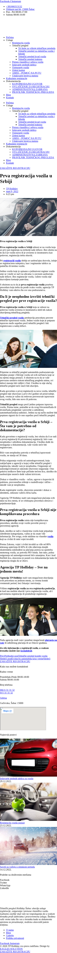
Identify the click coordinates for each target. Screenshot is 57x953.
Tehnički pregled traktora (30, 59)
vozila (50, 536)
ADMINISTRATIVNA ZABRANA (30, 89)
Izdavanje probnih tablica (24, 64)
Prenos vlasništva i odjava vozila (27, 62)
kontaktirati (26, 650)
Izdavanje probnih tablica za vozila (16, 778)
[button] (28, 880)
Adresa (3, 698)
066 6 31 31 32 (7, 690)
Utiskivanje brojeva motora (25, 75)
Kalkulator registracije (16, 78)
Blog (8, 95)
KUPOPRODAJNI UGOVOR (27, 84)
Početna (10, 37)
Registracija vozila (21, 43)
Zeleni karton (18, 70)
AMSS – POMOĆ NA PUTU (26, 73)
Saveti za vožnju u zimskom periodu (17, 867)
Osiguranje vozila (20, 67)
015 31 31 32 (6, 692)
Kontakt (10, 97)
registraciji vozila (12, 260)
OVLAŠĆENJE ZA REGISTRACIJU (31, 86)
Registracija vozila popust (12, 822)
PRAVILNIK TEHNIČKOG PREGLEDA (33, 92)
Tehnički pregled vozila (12, 317)
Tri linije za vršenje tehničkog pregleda (36, 48)
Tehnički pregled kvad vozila (32, 56)
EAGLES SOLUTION (11, 949)
